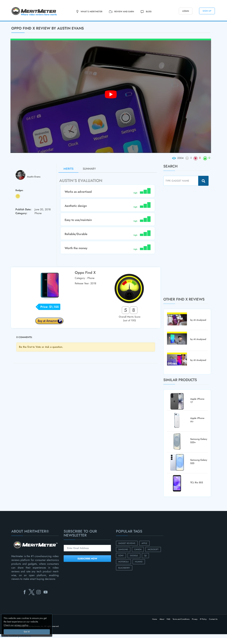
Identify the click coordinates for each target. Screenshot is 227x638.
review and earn (124, 11)
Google (134, 555)
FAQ (168, 619)
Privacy (194, 619)
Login (185, 11)
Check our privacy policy (16, 625)
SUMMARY (89, 169)
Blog (149, 11)
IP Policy (203, 619)
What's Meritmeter (91, 11)
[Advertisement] (188, 241)
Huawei (139, 561)
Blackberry (124, 567)
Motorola (123, 561)
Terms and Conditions (181, 619)
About (162, 619)
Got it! (27, 631)
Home (154, 619)
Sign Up (207, 10)
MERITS (68, 169)
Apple (144, 543)
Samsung (123, 549)
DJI (145, 555)
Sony (121, 555)
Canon (137, 549)
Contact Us (213, 619)
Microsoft (153, 549)
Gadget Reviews (126, 543)
